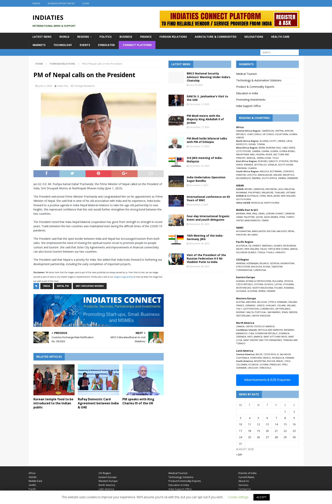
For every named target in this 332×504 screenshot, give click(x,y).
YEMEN (265, 220)
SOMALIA (272, 164)
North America (107, 485)
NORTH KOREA (271, 202)
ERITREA (294, 161)
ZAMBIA (282, 178)
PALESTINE (249, 216)
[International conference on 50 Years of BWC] (176, 201)
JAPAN (277, 195)
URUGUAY (253, 367)
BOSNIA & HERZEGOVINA (258, 281)
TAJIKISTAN (276, 266)
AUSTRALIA (252, 195)
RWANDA (248, 164)
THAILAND (280, 192)
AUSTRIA (240, 301)
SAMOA (293, 248)
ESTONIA (258, 284)
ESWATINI (241, 174)
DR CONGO (268, 134)
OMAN (239, 216)
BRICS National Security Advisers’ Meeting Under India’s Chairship (208, 77)
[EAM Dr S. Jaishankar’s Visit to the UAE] (176, 100)
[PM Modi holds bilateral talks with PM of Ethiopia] (176, 142)
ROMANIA (289, 287)
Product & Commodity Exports (255, 86)
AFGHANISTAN (243, 231)
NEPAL (291, 231)
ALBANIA (240, 281)
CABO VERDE (288, 147)
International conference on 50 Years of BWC (208, 198)
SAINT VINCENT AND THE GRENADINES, (262, 340)
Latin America (106, 489)
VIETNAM (290, 192)
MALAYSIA (289, 189)
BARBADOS (241, 333)
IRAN (248, 213)
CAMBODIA (258, 189)
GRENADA (241, 336)
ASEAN (240, 185)
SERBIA (261, 291)
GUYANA (264, 364)
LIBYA (289, 140)
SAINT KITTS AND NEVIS (275, 336)
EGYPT (273, 140)
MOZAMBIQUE (243, 178)
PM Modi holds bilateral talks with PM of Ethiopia (207, 140)
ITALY (239, 308)
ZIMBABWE (292, 178)
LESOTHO (252, 174)
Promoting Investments (251, 99)
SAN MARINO (274, 312)
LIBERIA (281, 140)
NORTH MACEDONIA (262, 287)
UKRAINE (270, 291)
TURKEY (290, 216)
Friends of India (247, 473)
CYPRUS (272, 301)
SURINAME (241, 367)
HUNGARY (271, 305)
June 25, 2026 (196, 84)
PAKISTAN (241, 234)
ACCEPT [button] (261, 497)
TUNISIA (261, 144)
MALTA (250, 312)
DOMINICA (284, 333)
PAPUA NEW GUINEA (278, 248)
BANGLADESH (259, 231)
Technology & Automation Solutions (258, 80)
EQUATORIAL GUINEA (286, 134)
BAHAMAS (289, 329)
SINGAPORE (267, 192)
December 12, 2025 (199, 165)
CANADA (240, 326)
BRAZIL (279, 361)
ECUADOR (253, 364)
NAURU (239, 248)
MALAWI (277, 174)
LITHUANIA (288, 284)
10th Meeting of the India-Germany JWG (205, 237)
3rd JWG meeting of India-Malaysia (205, 159)
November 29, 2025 (199, 224)
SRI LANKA (252, 234)
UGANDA (252, 168)
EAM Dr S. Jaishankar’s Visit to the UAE (207, 98)
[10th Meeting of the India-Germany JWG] (176, 239)
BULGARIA (277, 281)
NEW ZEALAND (288, 195)
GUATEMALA (242, 357)
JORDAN (270, 213)
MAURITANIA (242, 154)
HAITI (250, 336)
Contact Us (244, 489)
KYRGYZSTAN (243, 266)
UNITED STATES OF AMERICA (260, 326)
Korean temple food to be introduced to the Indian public (53, 403)
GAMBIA (256, 151)
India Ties (62, 86)
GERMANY (250, 305)
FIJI (249, 245)
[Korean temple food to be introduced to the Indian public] (54, 379)
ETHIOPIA (284, 161)
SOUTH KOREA (243, 199)
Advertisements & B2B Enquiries (267, 380)
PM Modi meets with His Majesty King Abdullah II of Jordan (205, 119)
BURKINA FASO (273, 147)
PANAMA (289, 357)
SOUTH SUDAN (285, 164)
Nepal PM (63, 286)
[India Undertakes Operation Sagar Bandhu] (176, 181)
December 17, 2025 (199, 104)
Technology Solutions (180, 477)
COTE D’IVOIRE (243, 151)
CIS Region (105, 473)
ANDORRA (251, 301)
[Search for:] (279, 52)
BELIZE (259, 354)
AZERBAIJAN (252, 263)
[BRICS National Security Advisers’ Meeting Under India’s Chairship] (176, 77)
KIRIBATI (256, 245)
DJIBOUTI (273, 161)
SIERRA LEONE (264, 157)
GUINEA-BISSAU (287, 151)
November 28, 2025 (199, 266)
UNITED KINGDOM (261, 315)
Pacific (32, 489)
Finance (146, 36)
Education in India (247, 93)
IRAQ (254, 213)
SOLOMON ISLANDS (246, 252)
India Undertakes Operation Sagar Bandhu (206, 179)
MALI (252, 154)
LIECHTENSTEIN (251, 308)
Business (126, 36)
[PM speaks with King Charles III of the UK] (143, 379)
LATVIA (278, 284)
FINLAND (292, 301)
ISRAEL (261, 213)
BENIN (262, 147)
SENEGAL (251, 157)
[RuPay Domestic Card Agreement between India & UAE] (98, 379)
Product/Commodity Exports (184, 481)
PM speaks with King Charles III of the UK (138, 401)
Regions (83, 36)
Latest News (41, 36)
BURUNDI (262, 161)
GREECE (261, 305)
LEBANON (290, 213)
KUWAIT (280, 213)
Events (85, 45)
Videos (36, 3)
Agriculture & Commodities (216, 36)
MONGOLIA (257, 202)
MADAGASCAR (265, 174)
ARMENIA (240, 263)
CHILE (287, 361)
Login (85, 3)
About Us (243, 481)
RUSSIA (266, 266)
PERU (284, 364)
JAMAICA (258, 336)
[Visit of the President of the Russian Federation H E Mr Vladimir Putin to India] (176, 259)
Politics (106, 36)
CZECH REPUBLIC (244, 284)
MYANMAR (241, 192)
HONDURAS (256, 357)
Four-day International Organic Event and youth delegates (208, 217)
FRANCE (240, 305)
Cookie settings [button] (238, 497)
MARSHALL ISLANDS (272, 245)
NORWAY (240, 312)
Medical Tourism (246, 74)
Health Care (280, 36)
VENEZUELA (265, 367)
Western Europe (108, 481)
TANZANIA (241, 168)
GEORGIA (274, 263)
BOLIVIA (271, 361)
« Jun (239, 454)
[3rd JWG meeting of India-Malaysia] (176, 162)
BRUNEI (248, 189)
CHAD (250, 134)
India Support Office (248, 106)
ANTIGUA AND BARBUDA (270, 329)
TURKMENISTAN (244, 270)
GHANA (265, 151)
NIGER (269, 154)
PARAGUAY (275, 364)
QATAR (259, 216)
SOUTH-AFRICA (269, 178)
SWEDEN (293, 312)
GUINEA (274, 151)
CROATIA (288, 281)
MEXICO (267, 357)
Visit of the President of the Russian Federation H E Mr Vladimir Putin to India (206, 258)
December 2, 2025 (198, 185)
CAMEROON (268, 130)
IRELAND (291, 305)
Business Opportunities (61, 3)
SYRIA (282, 216)
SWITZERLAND (243, 315)
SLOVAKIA (241, 291)
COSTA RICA (270, 354)
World (64, 36)
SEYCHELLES (260, 164)
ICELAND (281, 305)
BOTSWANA (276, 171)
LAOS (280, 189)
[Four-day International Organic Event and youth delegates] (176, 220)
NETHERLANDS (283, 308)
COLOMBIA (241, 364)
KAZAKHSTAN (287, 263)
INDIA (269, 195)
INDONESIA (271, 189)
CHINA (262, 195)
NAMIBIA (256, 178)
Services (243, 485)
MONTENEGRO (243, 287)
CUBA (251, 333)
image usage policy (123, 276)
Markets (39, 45)
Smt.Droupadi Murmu (90, 286)
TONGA (261, 252)
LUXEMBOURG (267, 308)
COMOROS (288, 171)
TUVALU (270, 252)
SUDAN (252, 144)
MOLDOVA (256, 266)
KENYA (239, 164)
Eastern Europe (108, 477)
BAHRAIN (240, 213)
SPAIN (285, 312)
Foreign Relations (173, 36)
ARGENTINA (260, 361)
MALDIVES (282, 231)
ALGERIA (264, 140)
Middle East (35, 481)
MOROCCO (241, 144)
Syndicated (106, 45)
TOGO (275, 157)
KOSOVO (268, 284)
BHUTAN (271, 231)
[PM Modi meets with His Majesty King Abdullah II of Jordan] (176, 120)
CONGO (257, 134)
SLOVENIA (252, 291)
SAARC (32, 485)
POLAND (278, 287)
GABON (240, 137)
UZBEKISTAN (259, 270)
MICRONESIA (289, 245)
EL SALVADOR (284, 354)
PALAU (263, 248)
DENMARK (282, 301)
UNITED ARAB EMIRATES (248, 220)
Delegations (253, 36)
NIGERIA (260, 154)
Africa (32, 473)
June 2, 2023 (45, 86)
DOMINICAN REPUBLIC (266, 333)
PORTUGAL (260, 312)
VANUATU (281, 252)
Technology (62, 45)
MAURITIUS (288, 174)
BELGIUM (262, 301)
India (46, 286)
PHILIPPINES (254, 192)
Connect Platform (137, 45)
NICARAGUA (278, 357)
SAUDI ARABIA (271, 216)
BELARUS (264, 263)
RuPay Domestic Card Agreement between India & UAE (98, 403)
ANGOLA (264, 171)
